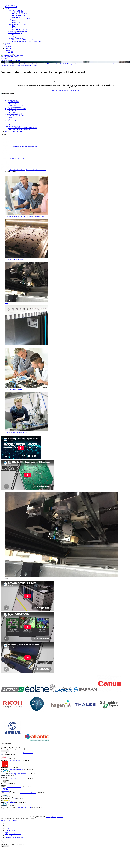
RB (13, 34)
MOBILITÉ (16, 17)
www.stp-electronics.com (23, 807)
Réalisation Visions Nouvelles (14, 837)
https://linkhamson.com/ (16, 769)
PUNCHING (16, 22)
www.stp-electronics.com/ (18, 774)
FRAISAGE (16, 20)
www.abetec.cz (10, 802)
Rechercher (8, 48)
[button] (1, 1)
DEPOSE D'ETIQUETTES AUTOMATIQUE (22, 128)
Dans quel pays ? (6, 749)
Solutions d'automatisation (12, 126)
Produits (7, 8)
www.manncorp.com (13, 760)
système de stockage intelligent (17, 31)
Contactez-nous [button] (28, 753)
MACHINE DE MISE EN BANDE (23, 40)
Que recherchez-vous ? (8, 844)
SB (13, 36)
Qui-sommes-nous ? (11, 7)
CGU (6, 832)
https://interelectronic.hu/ (17, 779)
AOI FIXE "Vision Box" (16, 116)
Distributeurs (8, 45)
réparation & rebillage (15, 33)
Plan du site (8, 835)
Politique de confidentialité (13, 834)
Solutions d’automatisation (16, 38)
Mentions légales (10, 830)
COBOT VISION (17, 12)
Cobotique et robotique (15, 10)
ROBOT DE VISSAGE (19, 14)
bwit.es (14, 798)
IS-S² (13, 26)
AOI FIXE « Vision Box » (20, 29)
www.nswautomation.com (28, 793)
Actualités (8, 46)
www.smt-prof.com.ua (14, 787)
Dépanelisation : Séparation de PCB (19, 19)
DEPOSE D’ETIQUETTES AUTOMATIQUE (26, 41)
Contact (7, 828)
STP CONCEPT (10, 5)
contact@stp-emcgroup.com (54, 817)
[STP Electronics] (6, 55)
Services (7, 43)
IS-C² (14, 27)
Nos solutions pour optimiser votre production (65, 90)
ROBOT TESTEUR (18, 15)
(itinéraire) (4, 820)
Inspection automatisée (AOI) (17, 24)
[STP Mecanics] (17, 55)
